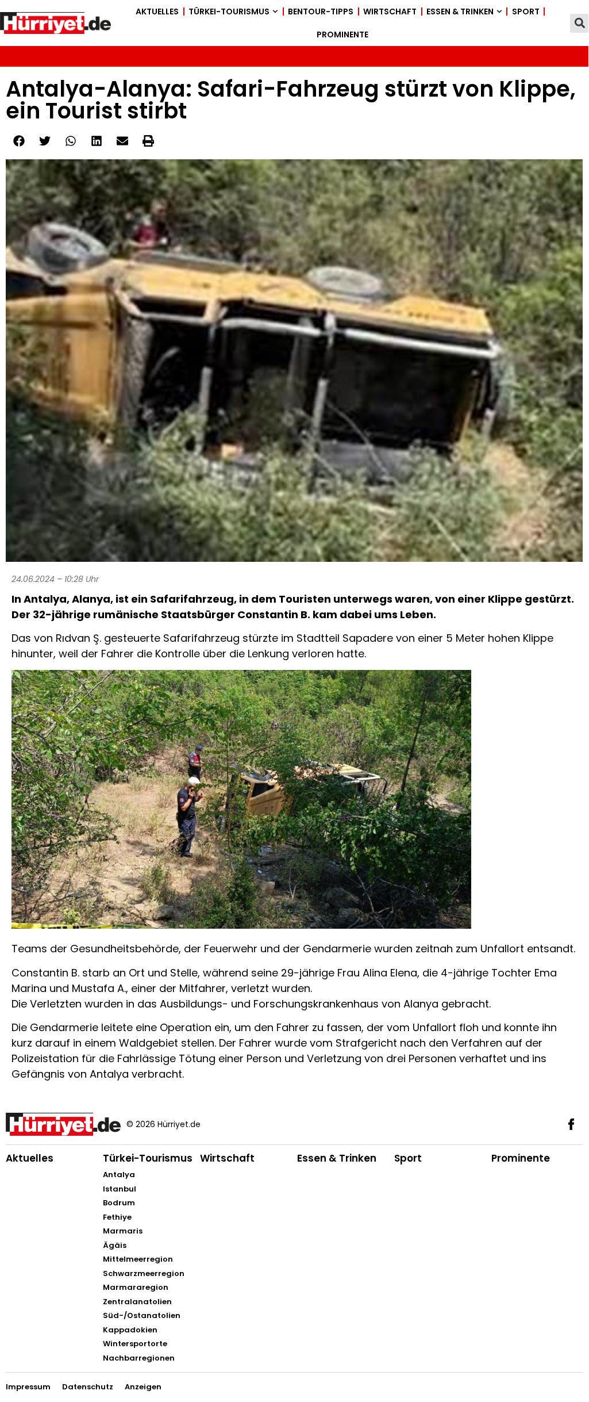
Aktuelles (157, 11)
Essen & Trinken (460, 11)
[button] (579, 23)
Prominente (342, 34)
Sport (526, 11)
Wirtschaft (390, 11)
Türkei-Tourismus (229, 11)
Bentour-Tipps (320, 11)
